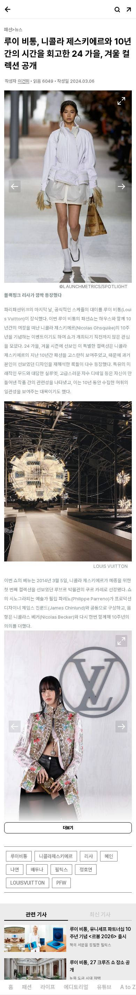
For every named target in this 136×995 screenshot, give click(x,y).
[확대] (121, 101)
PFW (61, 883)
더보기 (68, 827)
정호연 (86, 869)
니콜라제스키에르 (56, 856)
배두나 (37, 869)
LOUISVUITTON (27, 883)
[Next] (121, 186)
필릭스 (61, 869)
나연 (14, 869)
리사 (88, 856)
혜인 (109, 856)
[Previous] (14, 186)
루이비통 (18, 856)
